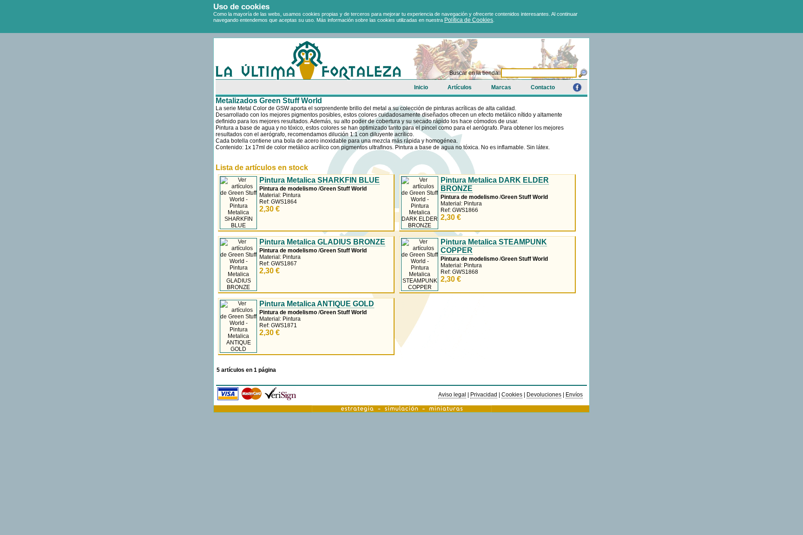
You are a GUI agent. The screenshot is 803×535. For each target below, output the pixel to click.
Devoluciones (544, 394)
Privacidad (483, 394)
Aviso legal (452, 394)
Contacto (543, 87)
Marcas (501, 87)
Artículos (460, 87)
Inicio (421, 87)
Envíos (574, 394)
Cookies (511, 394)
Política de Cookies (468, 20)
